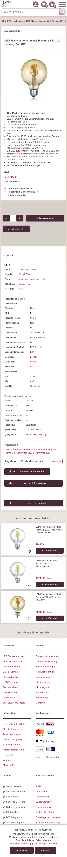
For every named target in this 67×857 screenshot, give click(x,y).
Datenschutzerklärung (20, 843)
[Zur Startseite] (2, 21)
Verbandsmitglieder (13, 739)
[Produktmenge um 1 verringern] (6, 218)
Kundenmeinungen (45, 666)
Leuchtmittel (26, 449)
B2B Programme (11, 744)
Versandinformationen (35, 483)
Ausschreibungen (12, 734)
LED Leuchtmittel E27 (39, 452)
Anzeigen (56, 461)
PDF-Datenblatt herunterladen (28, 471)
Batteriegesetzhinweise (48, 817)
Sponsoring (42, 697)
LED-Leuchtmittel (20, 150)
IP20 (32, 367)
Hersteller (8, 755)
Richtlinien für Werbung (48, 822)
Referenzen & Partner (14, 724)
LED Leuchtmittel (43, 449)
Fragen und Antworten (47, 656)
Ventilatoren (9, 697)
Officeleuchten (10, 692)
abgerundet (24, 279)
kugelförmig (41, 279)
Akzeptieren (22, 850)
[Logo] (6, 4)
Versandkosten (43, 677)
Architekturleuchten (13, 661)
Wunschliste (18, 229)
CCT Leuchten (10, 671)
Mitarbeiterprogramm (14, 749)
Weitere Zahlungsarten (48, 757)
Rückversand (42, 692)
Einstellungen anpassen (46, 843)
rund (33, 279)
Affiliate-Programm (12, 729)
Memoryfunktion (11, 677)
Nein (32, 308)
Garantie (40, 702)
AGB (38, 786)
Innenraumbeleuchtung (36, 435)
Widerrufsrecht (43, 802)
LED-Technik (36, 347)
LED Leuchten (11, 449)
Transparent (24, 269)
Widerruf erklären (45, 812)
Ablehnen (45, 850)
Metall (22, 274)
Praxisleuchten (10, 687)
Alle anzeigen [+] (26, 284)
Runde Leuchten (11, 666)
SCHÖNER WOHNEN (14, 702)
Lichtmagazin (43, 687)
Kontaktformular (44, 807)
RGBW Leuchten (11, 682)
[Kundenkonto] (36, 4)
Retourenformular (45, 671)
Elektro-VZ (8, 765)
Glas (28, 274)
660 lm (33, 362)
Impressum (41, 791)
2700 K (33, 357)
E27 (32, 352)
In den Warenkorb (45, 218)
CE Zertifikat (35, 386)
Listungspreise (43, 682)
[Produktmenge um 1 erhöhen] (19, 218)
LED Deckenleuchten (13, 656)
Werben (7, 760)
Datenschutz (42, 796)
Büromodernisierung (46, 661)
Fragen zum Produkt (35, 503)
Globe (22, 289)
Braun (33, 269)
